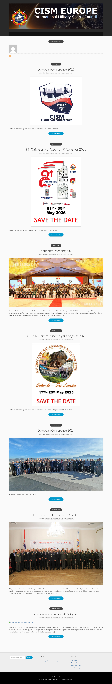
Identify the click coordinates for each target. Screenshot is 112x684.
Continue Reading (56, 133)
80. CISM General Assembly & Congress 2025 (56, 336)
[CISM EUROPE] (56, 28)
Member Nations (20, 34)
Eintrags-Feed (75, 663)
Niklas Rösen (49, 73)
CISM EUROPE (56, 677)
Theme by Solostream (66, 679)
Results (67, 34)
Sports (29, 34)
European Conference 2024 (56, 430)
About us (80, 34)
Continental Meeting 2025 (56, 251)
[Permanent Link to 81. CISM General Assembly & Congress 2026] (56, 191)
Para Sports (36, 34)
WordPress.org (75, 668)
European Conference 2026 (56, 69)
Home (11, 34)
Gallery (74, 34)
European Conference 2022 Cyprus (56, 614)
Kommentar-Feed (76, 665)
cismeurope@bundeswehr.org (49, 661)
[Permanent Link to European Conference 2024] (56, 464)
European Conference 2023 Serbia (56, 515)
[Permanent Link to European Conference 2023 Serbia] (56, 553)
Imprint (87, 34)
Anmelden (74, 660)
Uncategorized (58, 73)
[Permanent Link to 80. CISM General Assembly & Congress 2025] (56, 374)
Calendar (44, 34)
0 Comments (70, 73)
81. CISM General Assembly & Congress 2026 (56, 149)
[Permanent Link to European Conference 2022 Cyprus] (56, 622)
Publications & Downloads (56, 34)
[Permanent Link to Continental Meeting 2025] (56, 282)
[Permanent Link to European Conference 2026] (56, 101)
